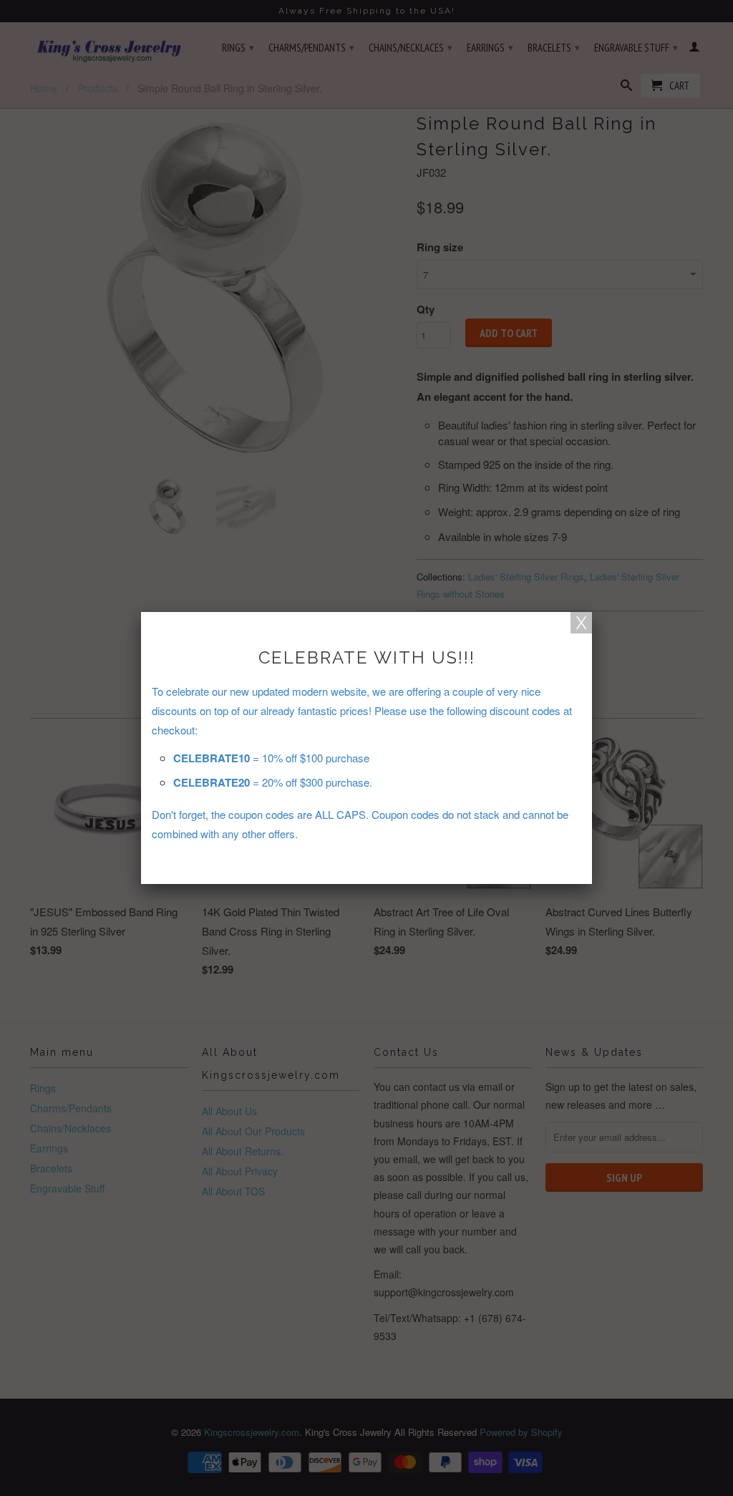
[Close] (581, 622)
